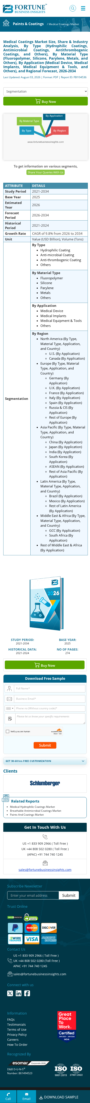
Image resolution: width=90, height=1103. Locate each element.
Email (26, 1099)
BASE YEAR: (67, 640)
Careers (13, 1039)
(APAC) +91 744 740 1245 (45, 854)
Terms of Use (16, 1029)
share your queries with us (45, 172)
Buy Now (48, 101)
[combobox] (10, 708)
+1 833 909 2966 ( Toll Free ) (47, 843)
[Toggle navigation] (83, 8)
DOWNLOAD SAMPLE (60, 1097)
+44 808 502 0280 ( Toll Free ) (47, 849)
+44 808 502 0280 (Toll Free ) (39, 961)
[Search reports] (72, 8)
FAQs (11, 1019)
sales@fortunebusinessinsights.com (45, 870)
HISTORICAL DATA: (22, 649)
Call (8, 1099)
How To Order (17, 1045)
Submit (45, 745)
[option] (45, 783)
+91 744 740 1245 (34, 966)
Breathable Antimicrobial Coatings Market (35, 811)
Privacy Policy (17, 1034)
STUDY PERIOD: (22, 640)
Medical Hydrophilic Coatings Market (32, 807)
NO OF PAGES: (67, 649)
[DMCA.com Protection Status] (15, 916)
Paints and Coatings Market (27, 814)
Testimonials (16, 1024)
